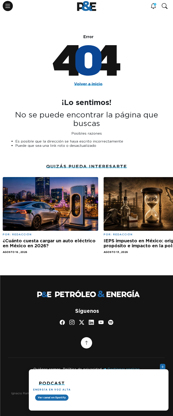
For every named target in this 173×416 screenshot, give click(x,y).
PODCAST (52, 383)
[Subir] (86, 342)
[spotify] (111, 322)
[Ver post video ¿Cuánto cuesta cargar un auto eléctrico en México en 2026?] (50, 203)
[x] (82, 322)
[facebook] (62, 322)
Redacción (22, 234)
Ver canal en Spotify (52, 397)
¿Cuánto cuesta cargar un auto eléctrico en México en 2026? (49, 243)
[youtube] (101, 322)
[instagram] (72, 322)
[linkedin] (91, 322)
